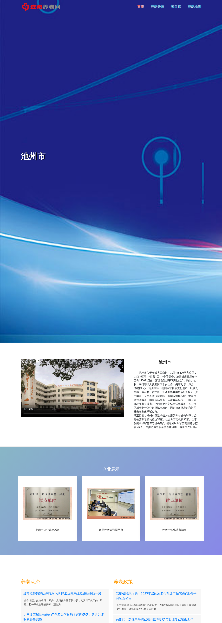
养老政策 (123, 582)
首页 (140, 6)
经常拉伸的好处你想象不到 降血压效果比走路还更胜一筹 (62, 593)
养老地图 (194, 6)
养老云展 (157, 6)
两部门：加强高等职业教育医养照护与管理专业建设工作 (154, 619)
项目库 (176, 6)
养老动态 (30, 582)
